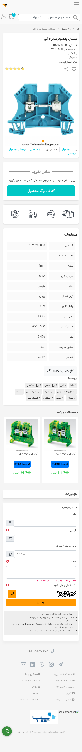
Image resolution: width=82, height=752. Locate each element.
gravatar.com (26, 624)
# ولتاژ (73, 385)
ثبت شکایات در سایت (30, 700)
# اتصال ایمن (33, 398)
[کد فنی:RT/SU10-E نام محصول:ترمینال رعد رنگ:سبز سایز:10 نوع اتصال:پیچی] (60, 435)
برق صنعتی (66, 29)
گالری (69, 693)
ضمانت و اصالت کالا (31, 681)
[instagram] (51, 665)
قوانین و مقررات (64, 700)
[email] (23, 665)
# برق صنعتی (50, 385)
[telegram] (60, 665)
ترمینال (72, 153)
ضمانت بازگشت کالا (65, 687)
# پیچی (59, 398)
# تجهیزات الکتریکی (66, 392)
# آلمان (19, 392)
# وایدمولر (49, 392)
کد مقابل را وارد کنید (64, 585)
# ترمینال (71, 398)
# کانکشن (48, 398)
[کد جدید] (12, 594)
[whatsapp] (42, 665)
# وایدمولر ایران (33, 392)
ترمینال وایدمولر (17, 149)
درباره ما (36, 693)
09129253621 (39, 651)
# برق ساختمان (33, 385)
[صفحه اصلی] (77, 29)
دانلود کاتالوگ (58, 371)
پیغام (73, 561)
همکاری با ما (31, 674)
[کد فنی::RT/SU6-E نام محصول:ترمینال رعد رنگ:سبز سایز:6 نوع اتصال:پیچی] (22, 435)
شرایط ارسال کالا (64, 681)
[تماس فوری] (7, 731)
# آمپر (63, 385)
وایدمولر (66, 149)
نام (74, 514)
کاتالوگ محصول (39, 191)
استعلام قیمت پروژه (63, 674)
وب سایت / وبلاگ (66, 546)
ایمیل (73, 530)
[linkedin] (32, 665)
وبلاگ (35, 687)
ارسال (41, 602)
